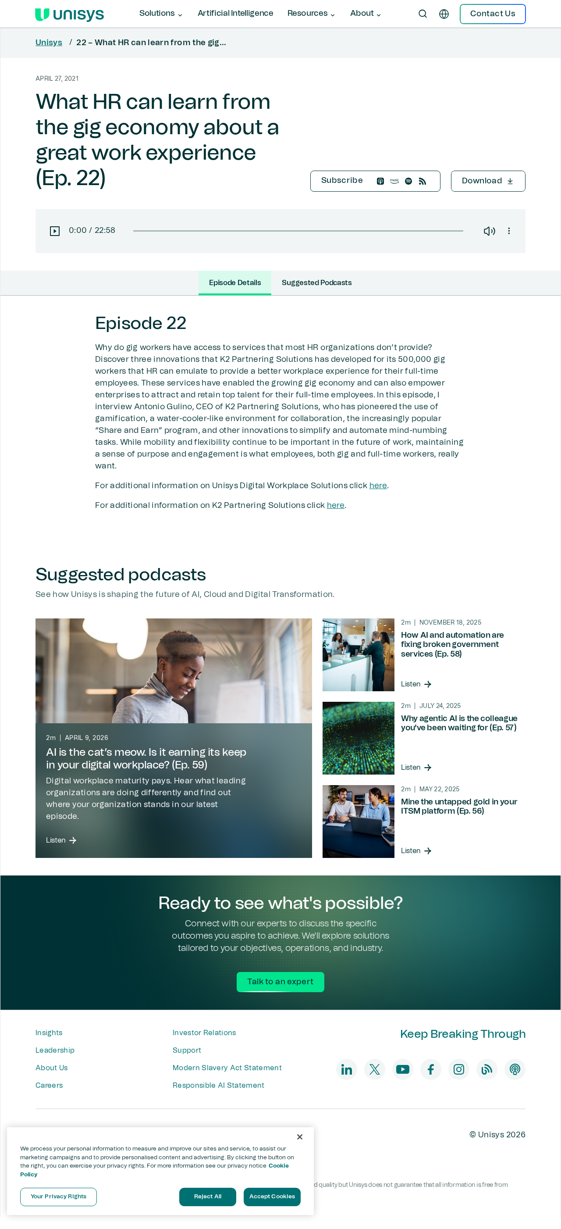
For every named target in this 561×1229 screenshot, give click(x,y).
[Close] (299, 1137)
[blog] (486, 1069)
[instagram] (458, 1069)
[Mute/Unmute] (489, 231)
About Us (52, 1068)
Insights (49, 1032)
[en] (444, 14)
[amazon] (394, 181)
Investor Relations (204, 1032)
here (378, 486)
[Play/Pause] (52, 231)
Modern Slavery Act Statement (227, 1068)
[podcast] (514, 1069)
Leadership (55, 1050)
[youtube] (402, 1069)
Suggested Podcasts (317, 282)
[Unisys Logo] (69, 14)
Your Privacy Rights (58, 1197)
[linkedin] (346, 1069)
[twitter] (374, 1069)
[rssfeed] (422, 181)
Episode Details (235, 282)
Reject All (207, 1197)
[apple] (380, 181)
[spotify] (408, 181)
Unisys (49, 43)
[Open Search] (423, 14)
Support (187, 1050)
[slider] (298, 231)
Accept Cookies (272, 1197)
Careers (49, 1085)
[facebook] (430, 1069)
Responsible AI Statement (219, 1085)
